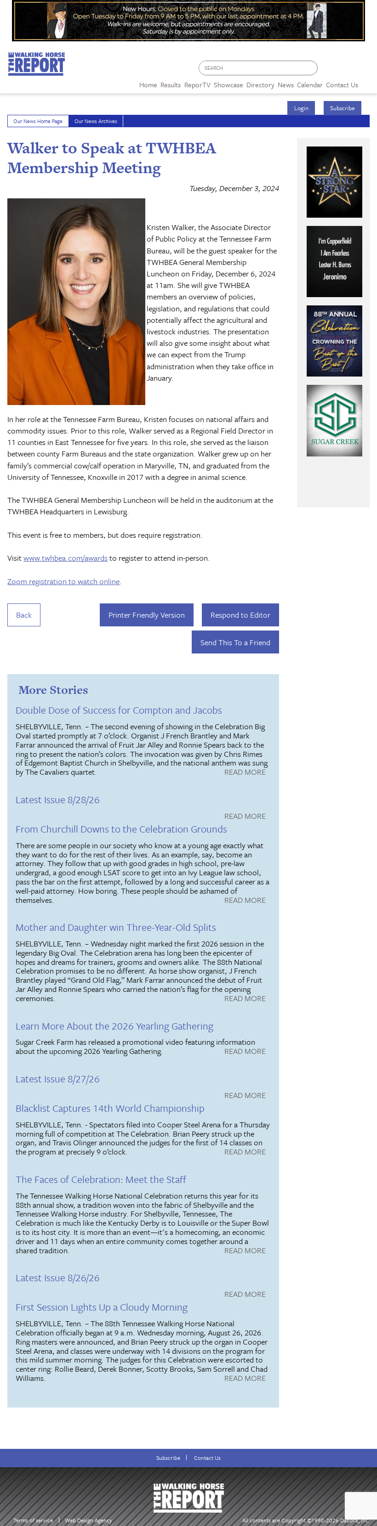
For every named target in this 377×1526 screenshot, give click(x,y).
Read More (245, 772)
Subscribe (342, 108)
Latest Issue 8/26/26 (58, 1277)
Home (148, 84)
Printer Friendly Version (147, 614)
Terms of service (33, 1520)
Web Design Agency (88, 1520)
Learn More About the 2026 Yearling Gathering (114, 1026)
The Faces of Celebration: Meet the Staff (101, 1179)
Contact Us (207, 1458)
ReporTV (197, 84)
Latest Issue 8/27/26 (58, 1078)
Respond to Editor (240, 614)
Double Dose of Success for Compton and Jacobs (119, 710)
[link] (148, 82)
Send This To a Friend (235, 642)
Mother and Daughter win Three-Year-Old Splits (116, 927)
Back (24, 614)
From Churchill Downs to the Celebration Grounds (121, 829)
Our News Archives (95, 121)
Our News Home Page (38, 121)
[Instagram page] (364, 70)
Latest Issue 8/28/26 (58, 799)
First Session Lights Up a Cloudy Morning (102, 1307)
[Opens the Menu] (367, 81)
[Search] (311, 68)
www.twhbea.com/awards (65, 557)
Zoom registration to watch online (63, 581)
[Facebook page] (329, 70)
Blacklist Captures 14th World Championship (110, 1108)
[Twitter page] (347, 70)
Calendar (310, 84)
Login (301, 108)
